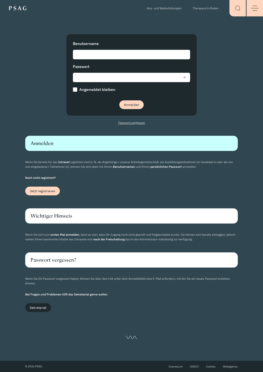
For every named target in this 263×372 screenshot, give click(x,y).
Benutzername (86, 43)
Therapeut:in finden (205, 8)
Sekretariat (38, 307)
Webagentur (230, 366)
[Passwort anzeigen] (184, 77)
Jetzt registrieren (42, 191)
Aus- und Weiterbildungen (164, 8)
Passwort (81, 66)
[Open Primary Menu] (255, 8)
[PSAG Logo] (19, 8)
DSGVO (194, 366)
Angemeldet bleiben (96, 89)
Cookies (211, 366)
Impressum (175, 366)
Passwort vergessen (131, 123)
